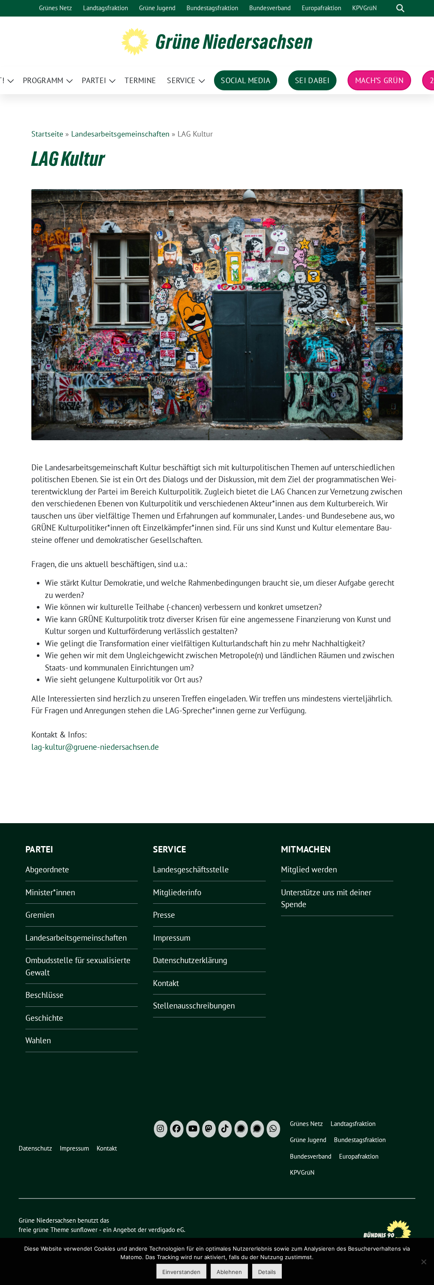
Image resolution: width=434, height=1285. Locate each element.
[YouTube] (193, 1128)
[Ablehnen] (423, 1261)
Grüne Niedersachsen (234, 41)
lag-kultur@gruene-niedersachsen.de (95, 747)
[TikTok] (225, 1128)
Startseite (47, 134)
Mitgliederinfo (177, 892)
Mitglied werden (309, 869)
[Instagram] (160, 1128)
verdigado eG (166, 1230)
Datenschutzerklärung (190, 960)
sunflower (84, 1230)
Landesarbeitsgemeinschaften (120, 134)
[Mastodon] (209, 1128)
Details (267, 1271)
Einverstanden (181, 1271)
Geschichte (44, 1018)
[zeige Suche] (400, 8)
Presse (164, 915)
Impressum (171, 938)
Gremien (39, 915)
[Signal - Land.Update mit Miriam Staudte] (257, 1128)
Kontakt (166, 983)
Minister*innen (50, 892)
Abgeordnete (47, 869)
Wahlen (38, 1040)
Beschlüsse (44, 995)
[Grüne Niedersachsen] (135, 41)
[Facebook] (177, 1128)
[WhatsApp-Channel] (273, 1128)
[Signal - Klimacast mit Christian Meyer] (241, 1128)
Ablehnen (229, 1271)
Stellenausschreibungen (194, 1005)
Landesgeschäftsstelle (191, 869)
